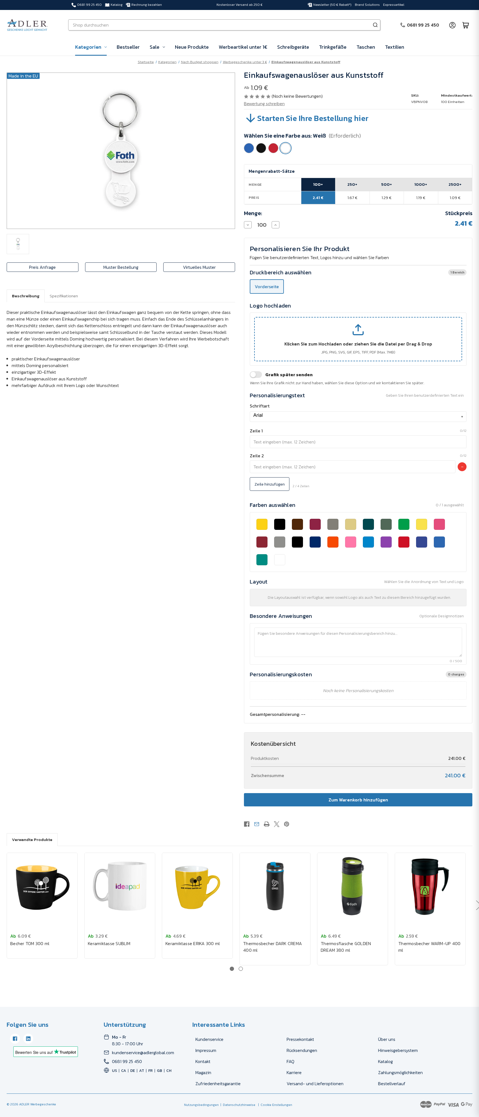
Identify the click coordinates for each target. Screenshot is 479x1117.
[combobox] (358, 416)
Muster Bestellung (120, 267)
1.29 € (386, 197)
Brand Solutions (367, 4)
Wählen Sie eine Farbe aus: (302, 135)
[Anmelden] (452, 25)
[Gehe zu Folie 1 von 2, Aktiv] (232, 969)
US (114, 1071)
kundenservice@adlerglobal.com (143, 1052)
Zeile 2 (257, 455)
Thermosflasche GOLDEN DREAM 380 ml (346, 946)
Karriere (294, 1072)
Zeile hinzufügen (269, 484)
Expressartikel (393, 4)
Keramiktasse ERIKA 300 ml (192, 943)
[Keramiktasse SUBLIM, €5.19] (120, 886)
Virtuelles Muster (199, 267)
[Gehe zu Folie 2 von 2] (241, 969)
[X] (276, 824)
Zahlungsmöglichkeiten (400, 1072)
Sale (154, 47)
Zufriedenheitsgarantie (218, 1083)
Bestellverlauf (392, 1083)
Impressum (205, 1050)
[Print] (266, 824)
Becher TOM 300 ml (29, 943)
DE (132, 1071)
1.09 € (455, 197)
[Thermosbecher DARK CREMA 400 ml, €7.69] (275, 886)
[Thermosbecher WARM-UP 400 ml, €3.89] (430, 886)
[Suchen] (375, 24)
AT (141, 1071)
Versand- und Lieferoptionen (315, 1083)
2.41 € (318, 197)
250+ (352, 184)
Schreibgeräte (293, 47)
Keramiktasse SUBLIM (109, 943)
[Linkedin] (28, 1039)
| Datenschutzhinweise (237, 1104)
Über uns (386, 1039)
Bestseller (128, 47)
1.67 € (352, 197)
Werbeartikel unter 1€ (243, 47)
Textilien (394, 47)
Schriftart (259, 406)
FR (150, 1071)
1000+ (420, 184)
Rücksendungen (302, 1050)
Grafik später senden (289, 374)
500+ (386, 184)
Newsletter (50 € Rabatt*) (332, 4)
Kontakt (202, 1061)
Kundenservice (209, 1039)
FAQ (290, 1061)
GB (159, 1071)
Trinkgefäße (332, 47)
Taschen (365, 47)
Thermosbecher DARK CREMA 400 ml (272, 946)
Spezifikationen (64, 296)
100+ (318, 184)
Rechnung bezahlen (146, 4)
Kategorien (88, 47)
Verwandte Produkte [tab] (32, 839)
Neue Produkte (192, 47)
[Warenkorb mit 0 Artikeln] (465, 25)
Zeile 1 (256, 430)
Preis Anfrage (42, 267)
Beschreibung (25, 296)
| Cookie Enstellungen (274, 1104)
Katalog (117, 4)
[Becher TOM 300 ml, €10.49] (42, 886)
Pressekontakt (300, 1039)
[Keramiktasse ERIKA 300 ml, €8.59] (197, 886)
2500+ (455, 184)
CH (168, 1071)
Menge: (253, 213)
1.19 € (420, 197)
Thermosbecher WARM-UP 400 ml (429, 946)
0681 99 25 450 (89, 4)
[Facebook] (246, 824)
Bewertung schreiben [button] (264, 103)
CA (123, 1071)
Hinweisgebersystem (398, 1050)
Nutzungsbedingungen (201, 1104)
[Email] (256, 824)
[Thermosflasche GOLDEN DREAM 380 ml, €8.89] (352, 886)
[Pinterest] (286, 824)
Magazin (203, 1072)
